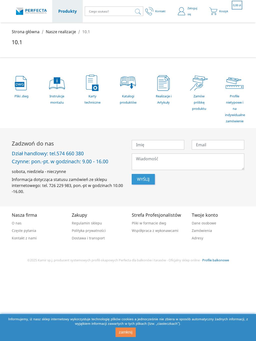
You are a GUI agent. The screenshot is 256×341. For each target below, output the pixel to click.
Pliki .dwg (21, 96)
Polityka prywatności (89, 230)
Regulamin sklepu (87, 223)
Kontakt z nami (24, 238)
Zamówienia (202, 230)
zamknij (125, 332)
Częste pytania (24, 230)
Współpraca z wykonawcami (155, 230)
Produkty (67, 11)
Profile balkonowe (215, 260)
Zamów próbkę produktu (199, 102)
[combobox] (114, 11)
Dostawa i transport (88, 238)
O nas (17, 223)
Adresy (197, 238)
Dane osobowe (204, 223)
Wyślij (143, 179)
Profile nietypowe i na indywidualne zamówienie (235, 108)
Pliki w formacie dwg (149, 223)
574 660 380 (70, 154)
